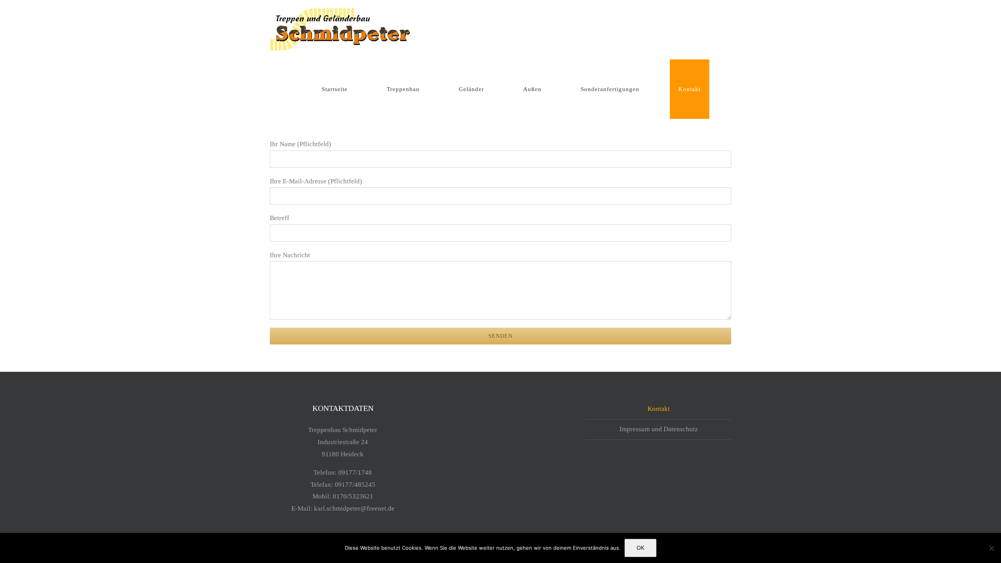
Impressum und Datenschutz (658, 429)
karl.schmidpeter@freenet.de (354, 508)
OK (640, 548)
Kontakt (659, 408)
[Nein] (991, 548)
